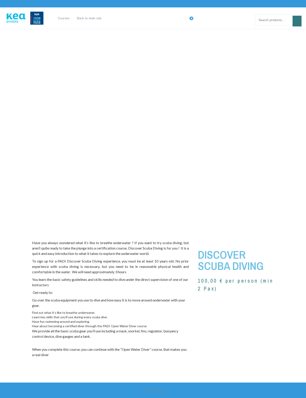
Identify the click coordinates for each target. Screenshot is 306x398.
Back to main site (89, 18)
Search (297, 21)
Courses (63, 18)
